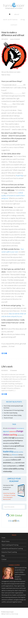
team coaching (7, 466)
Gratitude (12, 446)
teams (14, 466)
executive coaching (8, 443)
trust (17, 466)
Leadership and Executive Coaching (12, 548)
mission (16, 457)
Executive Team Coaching (9, 552)
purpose (8, 460)
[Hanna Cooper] (14, 7)
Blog (3, 556)
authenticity (12, 431)
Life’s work (7, 366)
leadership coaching (18, 452)
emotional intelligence (15, 440)
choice (6, 434)
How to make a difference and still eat (12, 34)
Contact (4, 559)
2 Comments (13, 370)
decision (17, 438)
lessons (10, 454)
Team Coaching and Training (10, 545)
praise (4, 459)
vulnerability (13, 469)
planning (21, 457)
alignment (6, 431)
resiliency (14, 460)
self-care (13, 462)
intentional (10, 448)
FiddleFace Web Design (11, 614)
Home (3, 537)
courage (11, 438)
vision (5, 468)
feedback (6, 446)
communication (20, 435)
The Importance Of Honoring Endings (14, 410)
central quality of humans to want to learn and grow (13, 195)
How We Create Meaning (10, 413)
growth (18, 446)
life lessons (15, 454)
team (22, 462)
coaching (13, 434)
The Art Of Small (8, 418)
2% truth (5, 428)
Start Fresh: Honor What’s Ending (12, 415)
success (18, 462)
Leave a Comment (15, 39)
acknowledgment (20, 428)
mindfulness (11, 457)
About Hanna (5, 541)
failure (16, 443)
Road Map (19, 176)
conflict (5, 438)
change (19, 431)
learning (5, 454)
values (21, 465)
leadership (8, 451)
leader (14, 448)
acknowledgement (12, 428)
